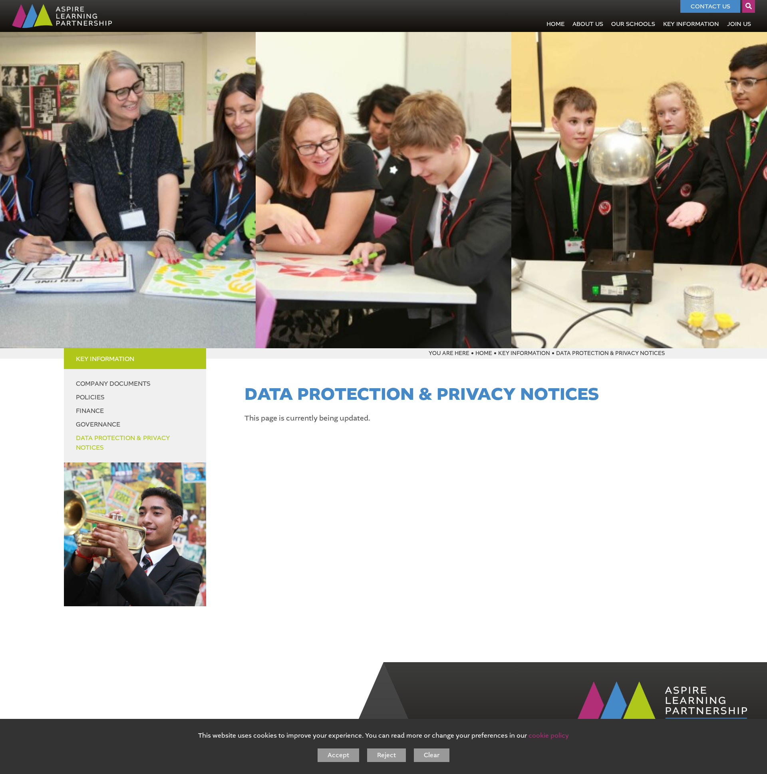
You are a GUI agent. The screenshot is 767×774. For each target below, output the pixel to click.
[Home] (62, 16)
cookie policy (549, 735)
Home (483, 353)
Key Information (105, 359)
